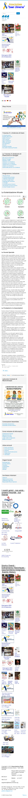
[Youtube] (7, 11)
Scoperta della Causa (7, 136)
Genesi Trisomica (6, 138)
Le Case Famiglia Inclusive (8, 187)
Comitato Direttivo (6, 463)
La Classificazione (6, 135)
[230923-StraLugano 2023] (8, 54)
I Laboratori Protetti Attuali (8, 178)
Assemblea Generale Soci (8, 424)
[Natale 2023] (8, 30)
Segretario (4, 468)
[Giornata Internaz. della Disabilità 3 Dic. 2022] (8, 641)
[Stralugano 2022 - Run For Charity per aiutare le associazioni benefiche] (8, 665)
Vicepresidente (5, 466)
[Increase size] (3, 17)
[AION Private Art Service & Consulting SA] (8, 553)
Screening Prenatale (7, 146)
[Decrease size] (8, 17)
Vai (18, 13)
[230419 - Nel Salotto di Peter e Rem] (4, 78)
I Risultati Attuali (6, 175)
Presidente (4, 465)
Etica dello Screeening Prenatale (9, 147)
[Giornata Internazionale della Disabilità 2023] (8, 42)
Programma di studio (7, 436)
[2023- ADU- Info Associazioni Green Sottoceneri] (18, 30)
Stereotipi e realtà (6, 160)
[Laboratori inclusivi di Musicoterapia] (14, 400)
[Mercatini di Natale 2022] (17, 629)
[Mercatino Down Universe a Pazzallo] (8, 91)
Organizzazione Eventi (7, 479)
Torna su (24, 795)
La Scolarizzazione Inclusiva (8, 184)
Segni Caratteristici (6, 140)
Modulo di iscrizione (6, 439)
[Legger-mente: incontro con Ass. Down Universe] (8, 66)
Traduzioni (4, 477)
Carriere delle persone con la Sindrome (11, 167)
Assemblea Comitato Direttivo (9, 425)
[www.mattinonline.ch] (8, 516)
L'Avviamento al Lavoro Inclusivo (9, 185)
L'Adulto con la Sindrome (8, 166)
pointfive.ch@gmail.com (7, 791)
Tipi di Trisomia (5, 139)
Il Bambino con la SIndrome (8, 163)
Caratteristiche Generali (7, 433)
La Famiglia (5, 182)
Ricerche (4, 145)
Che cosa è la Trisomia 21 (8, 157)
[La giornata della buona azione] (17, 66)
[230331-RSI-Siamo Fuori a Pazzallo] (11, 78)
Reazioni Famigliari (6, 159)
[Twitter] (5, 11)
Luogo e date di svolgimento (8, 438)
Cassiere (4, 469)
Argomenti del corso (6, 435)
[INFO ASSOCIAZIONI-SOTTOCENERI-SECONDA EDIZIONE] (17, 653)
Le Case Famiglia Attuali (7, 180)
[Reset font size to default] (5, 18)
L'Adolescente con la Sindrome (9, 164)
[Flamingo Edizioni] (8, 499)
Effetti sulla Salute (6, 142)
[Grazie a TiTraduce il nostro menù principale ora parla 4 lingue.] (16, 540)
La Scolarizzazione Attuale (8, 177)
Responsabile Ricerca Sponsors (9, 481)
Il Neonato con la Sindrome (8, 162)
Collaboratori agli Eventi (7, 480)
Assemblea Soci (6, 462)
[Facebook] (2, 11)
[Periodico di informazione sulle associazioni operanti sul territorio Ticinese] (10, 506)
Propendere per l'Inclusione (8, 181)
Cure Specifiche (6, 143)
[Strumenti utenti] (24, 196)
